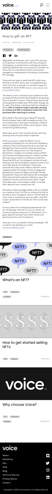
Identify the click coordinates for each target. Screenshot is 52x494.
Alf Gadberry (13, 141)
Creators (8, 49)
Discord (30, 210)
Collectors (14, 292)
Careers (6, 482)
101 (5, 292)
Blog (5, 471)
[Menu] (47, 5)
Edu (5, 463)
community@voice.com (13, 227)
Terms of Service (11, 475)
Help (5, 467)
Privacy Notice (10, 478)
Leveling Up (23, 49)
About (6, 455)
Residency (8, 459)
